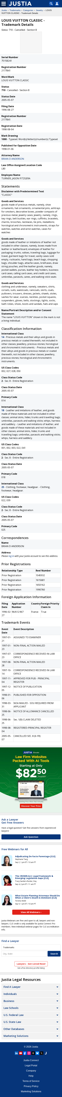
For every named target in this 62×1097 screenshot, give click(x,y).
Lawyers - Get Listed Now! (31, 963)
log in (11, 556)
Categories (28, 10)
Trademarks (15, 10)
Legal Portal (31, 1065)
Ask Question (31, 836)
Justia (4, 10)
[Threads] (33, 1053)
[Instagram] (29, 1053)
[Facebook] (25, 1053)
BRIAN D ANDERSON (12, 158)
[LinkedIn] (16, 1053)
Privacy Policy (31, 1086)
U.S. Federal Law (13, 1015)
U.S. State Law (12, 1022)
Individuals (10, 994)
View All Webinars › (31, 912)
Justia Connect (31, 1060)
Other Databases (13, 1029)
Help (31, 1076)
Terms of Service (31, 1081)
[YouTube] (20, 1053)
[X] (41, 1053)
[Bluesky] (37, 1053)
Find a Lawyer (10, 941)
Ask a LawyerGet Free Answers (12, 821)
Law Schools (10, 1008)
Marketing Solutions (15, 1036)
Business (8, 1001)
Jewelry (39, 10)
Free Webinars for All (14, 849)
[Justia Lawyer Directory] (45, 1053)
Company (31, 1070)
